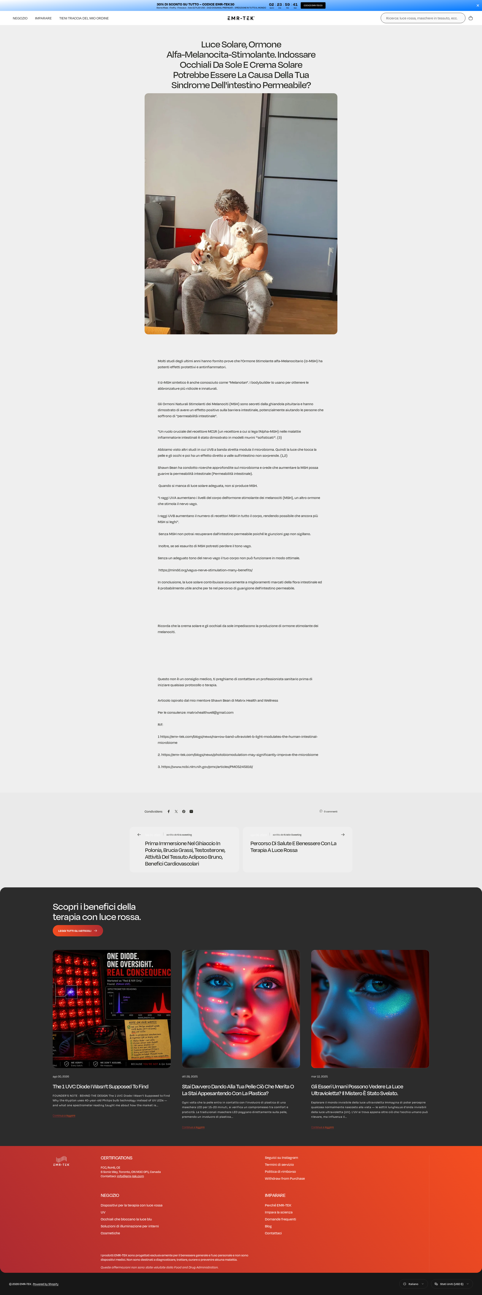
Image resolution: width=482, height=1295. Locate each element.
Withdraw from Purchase (285, 1178)
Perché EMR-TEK (278, 1205)
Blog (268, 1226)
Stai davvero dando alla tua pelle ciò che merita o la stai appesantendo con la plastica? (238, 1089)
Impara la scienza (279, 1212)
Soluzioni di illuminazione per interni (130, 1226)
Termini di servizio (279, 1164)
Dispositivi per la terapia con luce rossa (131, 1205)
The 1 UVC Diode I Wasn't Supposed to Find (100, 1086)
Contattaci (273, 1233)
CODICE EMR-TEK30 (313, 5)
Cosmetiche (110, 1233)
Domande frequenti (280, 1219)
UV (103, 1212)
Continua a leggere (64, 1115)
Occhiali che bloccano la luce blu (126, 1219)
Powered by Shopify (46, 1284)
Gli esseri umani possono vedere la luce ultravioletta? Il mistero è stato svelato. (357, 1089)
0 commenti (330, 811)
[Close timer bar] (478, 5)
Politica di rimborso (280, 1171)
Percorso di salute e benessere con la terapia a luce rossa (293, 846)
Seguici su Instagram (281, 1157)
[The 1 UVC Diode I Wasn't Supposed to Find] (112, 1009)
